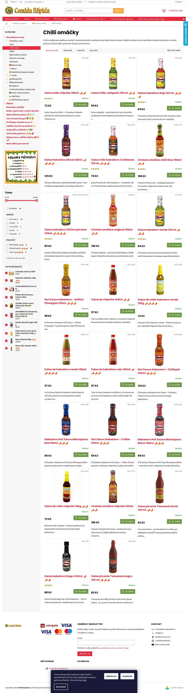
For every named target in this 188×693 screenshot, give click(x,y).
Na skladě (15, 208)
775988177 (159, 633)
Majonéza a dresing (17, 58)
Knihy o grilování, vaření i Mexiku (22, 110)
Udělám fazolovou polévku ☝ (21, 126)
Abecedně (94, 50)
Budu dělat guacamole (17, 143)
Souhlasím (127, 676)
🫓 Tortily (13, 75)
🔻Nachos (13, 68)
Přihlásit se (84, 653)
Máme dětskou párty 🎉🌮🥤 (20, 114)
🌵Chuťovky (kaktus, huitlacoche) (22, 89)
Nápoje (9, 103)
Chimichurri (14, 61)
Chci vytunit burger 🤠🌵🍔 (20, 118)
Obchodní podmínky (75, 2)
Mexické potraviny (15, 37)
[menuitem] (12, 19)
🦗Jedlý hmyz (14, 96)
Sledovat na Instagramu (58, 668)
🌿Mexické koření (16, 82)
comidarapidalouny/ (163, 640)
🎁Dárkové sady (15, 65)
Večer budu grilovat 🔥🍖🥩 (20, 133)
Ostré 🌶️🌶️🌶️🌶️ (17, 252)
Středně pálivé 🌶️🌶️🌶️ (20, 248)
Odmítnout (111, 676)
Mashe (12, 51)
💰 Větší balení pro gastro (19, 100)
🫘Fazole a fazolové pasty (19, 93)
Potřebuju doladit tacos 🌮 (19, 122)
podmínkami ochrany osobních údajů (114, 648)
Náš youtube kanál (162, 644)
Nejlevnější (68, 50)
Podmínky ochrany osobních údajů (102, 2)
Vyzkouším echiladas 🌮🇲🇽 (19, 129)
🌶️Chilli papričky (15, 79)
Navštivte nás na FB (162, 637)
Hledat (118, 10)
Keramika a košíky (15, 107)
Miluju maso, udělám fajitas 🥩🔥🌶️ (22, 138)
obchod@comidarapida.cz (165, 629)
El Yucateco (15, 219)
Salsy (12, 44)
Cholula (13, 223)
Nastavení (61, 686)
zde (84, 680)
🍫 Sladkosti (14, 86)
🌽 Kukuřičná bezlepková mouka (21, 72)
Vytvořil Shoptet (177, 687)
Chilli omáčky (15, 48)
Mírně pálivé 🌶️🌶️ (18, 245)
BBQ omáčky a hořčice (18, 55)
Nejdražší (81, 50)
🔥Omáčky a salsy (16, 41)
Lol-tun (13, 230)
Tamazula (14, 234)
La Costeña (15, 226)
